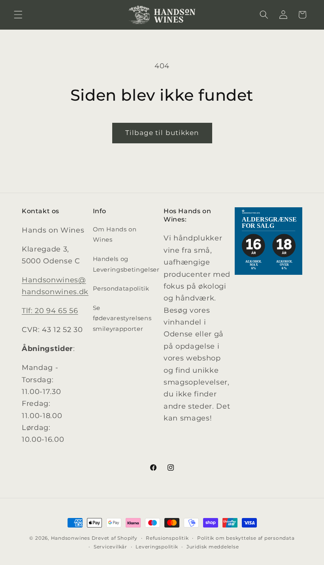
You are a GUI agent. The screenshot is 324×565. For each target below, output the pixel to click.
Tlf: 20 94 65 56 (50, 310)
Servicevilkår (110, 547)
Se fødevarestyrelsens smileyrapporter (122, 318)
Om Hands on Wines (115, 234)
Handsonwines (70, 538)
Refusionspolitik (167, 538)
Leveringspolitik (157, 547)
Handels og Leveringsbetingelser (126, 264)
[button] (18, 14)
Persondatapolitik (121, 288)
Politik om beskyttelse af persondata (246, 538)
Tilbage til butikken (162, 133)
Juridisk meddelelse (212, 547)
